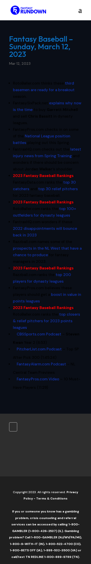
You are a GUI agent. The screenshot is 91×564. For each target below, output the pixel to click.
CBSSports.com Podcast (39, 334)
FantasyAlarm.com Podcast (41, 364)
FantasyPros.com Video (38, 379)
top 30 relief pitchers (58, 188)
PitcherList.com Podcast (39, 349)
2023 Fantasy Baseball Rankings (43, 175)
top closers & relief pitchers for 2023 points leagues (46, 321)
